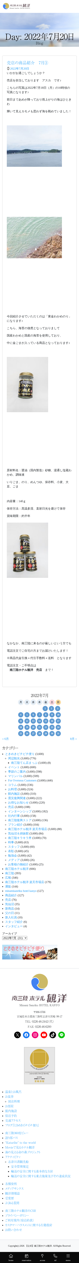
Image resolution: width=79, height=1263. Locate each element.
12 (27, 721)
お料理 (12, 789)
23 (52, 727)
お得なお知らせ (18, 802)
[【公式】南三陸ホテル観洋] (16, 6)
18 (21, 727)
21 (39, 727)
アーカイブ (9, 933)
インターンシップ (20, 811)
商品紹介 (11, 895)
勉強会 (12, 855)
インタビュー (14, 926)
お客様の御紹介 (18, 864)
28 (39, 733)
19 (27, 727)
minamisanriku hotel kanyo (21, 890)
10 (58, 715)
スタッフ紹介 (14, 921)
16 (52, 721)
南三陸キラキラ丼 (20, 837)
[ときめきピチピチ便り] (29, 951)
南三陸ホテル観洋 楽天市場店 (27, 829)
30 (52, 733)
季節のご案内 (17, 771)
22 (46, 727)
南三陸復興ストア (20, 820)
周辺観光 (14, 758)
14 (39, 721)
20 (33, 727)
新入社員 (11, 917)
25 (21, 733)
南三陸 (9, 873)
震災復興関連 (17, 798)
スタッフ (14, 846)
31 (58, 733)
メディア (14, 860)
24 (58, 727)
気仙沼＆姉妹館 (18, 833)
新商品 (9, 908)
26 (27, 733)
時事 (11, 842)
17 (58, 721)
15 (46, 721)
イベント (14, 767)
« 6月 (5, 738)
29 (46, 733)
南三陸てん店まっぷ (24, 762)
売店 (11, 806)
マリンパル (15, 776)
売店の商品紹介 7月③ (27, 62)
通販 (8, 886)
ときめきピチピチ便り (20, 753)
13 (33, 721)
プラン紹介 (15, 824)
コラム (12, 784)
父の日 (9, 913)
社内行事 (14, 815)
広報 (8, 877)
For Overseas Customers (22, 780)
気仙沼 (9, 904)
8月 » (73, 738)
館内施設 (14, 793)
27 (33, 733)
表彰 (11, 851)
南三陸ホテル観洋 (17, 868)
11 (21, 721)
